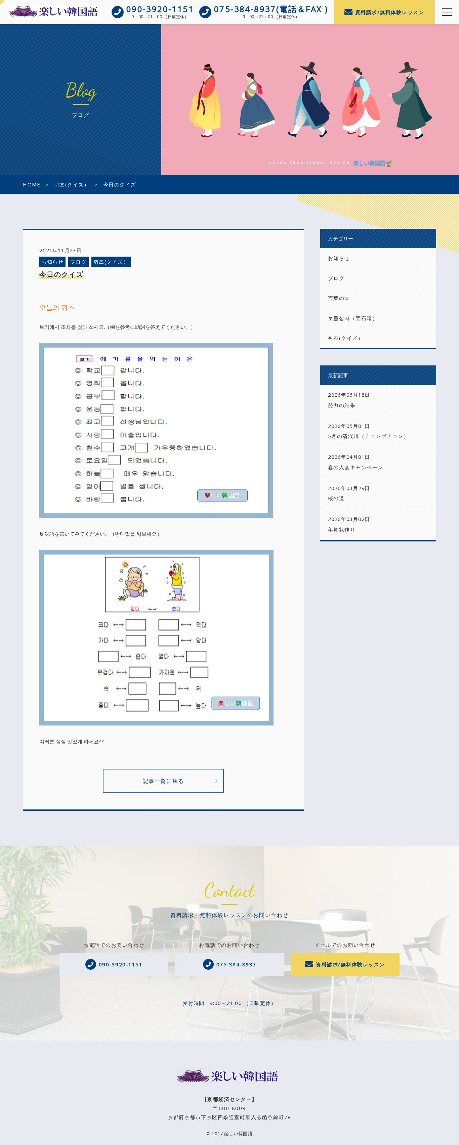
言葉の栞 (339, 298)
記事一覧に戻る (163, 781)
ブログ (78, 261)
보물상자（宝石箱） (353, 318)
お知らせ (52, 261)
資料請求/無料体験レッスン (389, 12)
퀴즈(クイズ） (111, 261)
